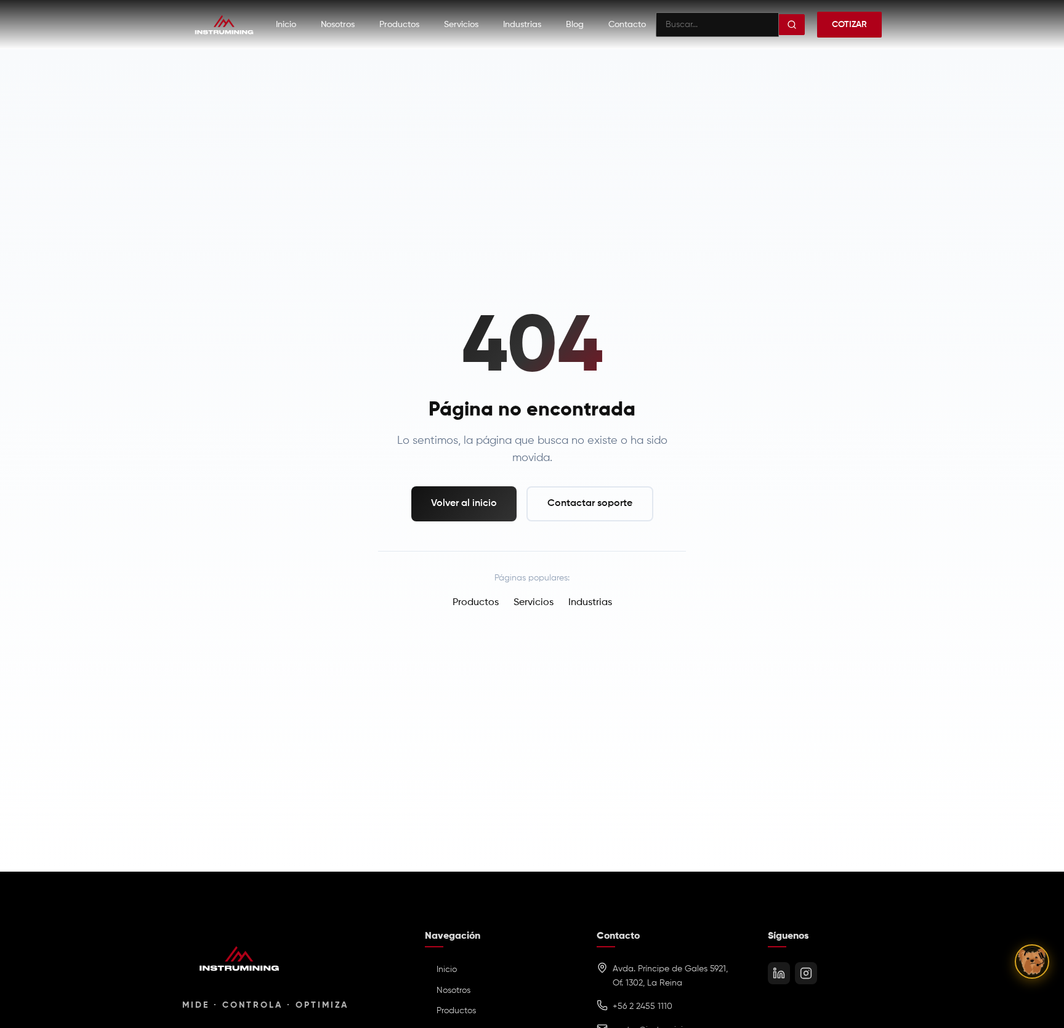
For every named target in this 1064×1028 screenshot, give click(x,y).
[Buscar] (792, 24)
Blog (575, 24)
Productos (399, 24)
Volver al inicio (464, 503)
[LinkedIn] (779, 973)
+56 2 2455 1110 (642, 1006)
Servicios (461, 24)
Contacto (627, 24)
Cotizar (849, 24)
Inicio (286, 24)
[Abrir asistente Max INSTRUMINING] (1032, 961)
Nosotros (338, 24)
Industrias (522, 24)
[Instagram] (806, 973)
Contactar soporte (589, 503)
